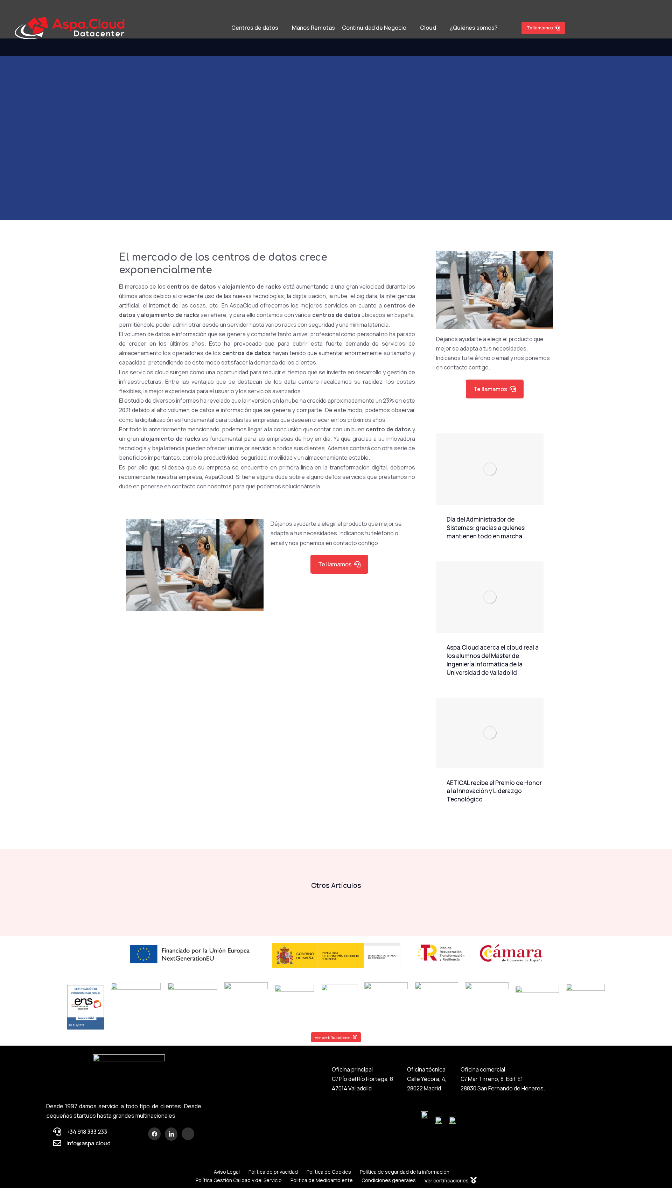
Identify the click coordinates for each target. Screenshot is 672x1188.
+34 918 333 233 (86, 1132)
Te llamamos (540, 28)
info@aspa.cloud (88, 1143)
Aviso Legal (227, 1171)
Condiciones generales (389, 1180)
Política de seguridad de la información (404, 1171)
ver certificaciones (332, 1037)
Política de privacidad (273, 1171)
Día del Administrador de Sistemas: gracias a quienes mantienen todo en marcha (486, 527)
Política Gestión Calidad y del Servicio (239, 1180)
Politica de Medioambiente (321, 1180)
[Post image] (490, 469)
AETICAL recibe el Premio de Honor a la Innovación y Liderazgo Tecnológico (494, 791)
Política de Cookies (329, 1171)
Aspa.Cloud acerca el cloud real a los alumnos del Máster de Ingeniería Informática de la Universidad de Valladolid (493, 659)
